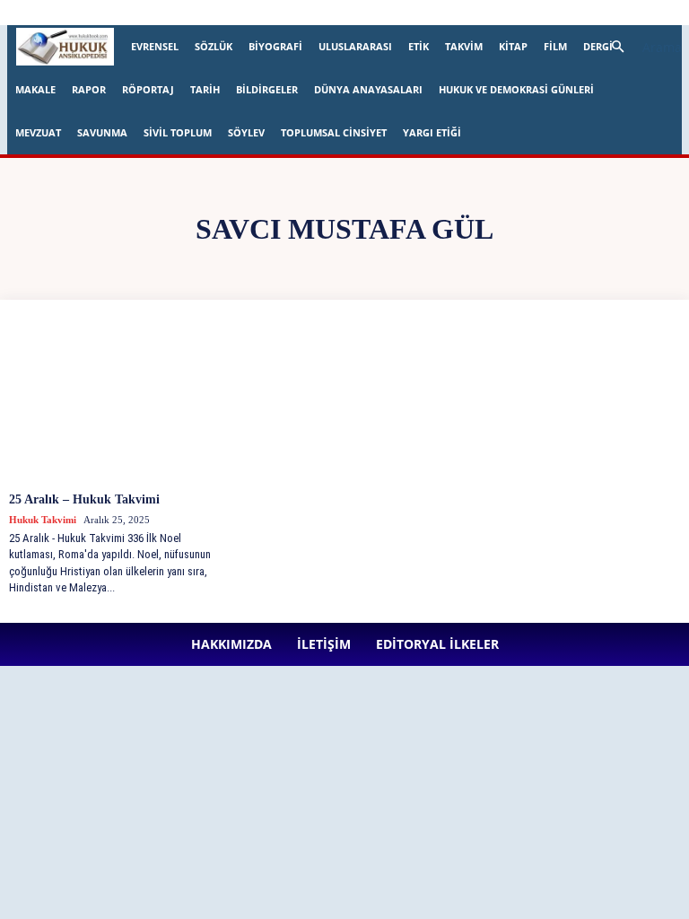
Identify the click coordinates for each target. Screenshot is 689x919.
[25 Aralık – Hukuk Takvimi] (118, 403)
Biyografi (275, 46)
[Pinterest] (491, 12)
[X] (521, 12)
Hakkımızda (195, 12)
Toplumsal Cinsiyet (334, 132)
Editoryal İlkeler (325, 12)
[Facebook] (402, 12)
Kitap (513, 46)
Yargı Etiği (432, 132)
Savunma (102, 132)
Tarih (205, 89)
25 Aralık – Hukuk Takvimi (84, 499)
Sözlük (213, 46)
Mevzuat (38, 132)
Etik (418, 46)
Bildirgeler (267, 89)
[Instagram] (432, 12)
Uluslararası (355, 46)
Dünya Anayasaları (368, 89)
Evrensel (155, 46)
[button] (639, 47)
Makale (35, 89)
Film (555, 46)
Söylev (246, 132)
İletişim (255, 12)
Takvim (464, 46)
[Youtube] (550, 12)
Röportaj (148, 89)
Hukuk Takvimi (42, 519)
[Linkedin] (462, 12)
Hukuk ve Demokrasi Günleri (516, 89)
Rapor (89, 89)
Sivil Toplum (178, 132)
